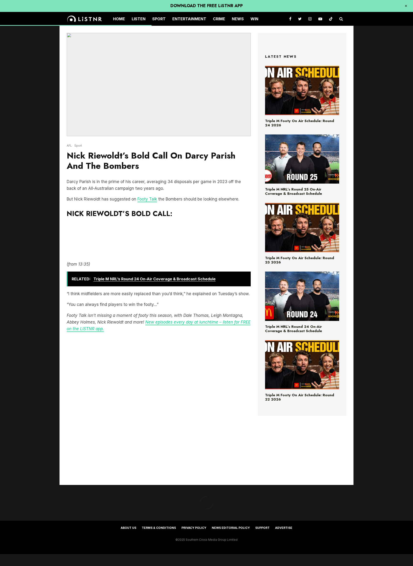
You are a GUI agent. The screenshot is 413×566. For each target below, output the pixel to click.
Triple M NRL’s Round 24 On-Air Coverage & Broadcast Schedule (293, 328)
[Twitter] (300, 19)
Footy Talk (147, 199)
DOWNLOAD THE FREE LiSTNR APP (206, 6)
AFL (69, 145)
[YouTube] (320, 19)
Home (119, 18)
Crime (219, 18)
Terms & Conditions (159, 528)
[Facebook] (290, 19)
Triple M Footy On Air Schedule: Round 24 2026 (299, 123)
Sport (159, 18)
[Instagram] (310, 19)
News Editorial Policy (231, 528)
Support (262, 528)
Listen (139, 18)
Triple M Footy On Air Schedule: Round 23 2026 (299, 260)
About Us (128, 528)
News (238, 18)
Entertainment (189, 18)
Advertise (283, 528)
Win (254, 18)
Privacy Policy (193, 528)
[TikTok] (331, 19)
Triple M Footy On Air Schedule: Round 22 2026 (299, 397)
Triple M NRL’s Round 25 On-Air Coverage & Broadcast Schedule (293, 191)
